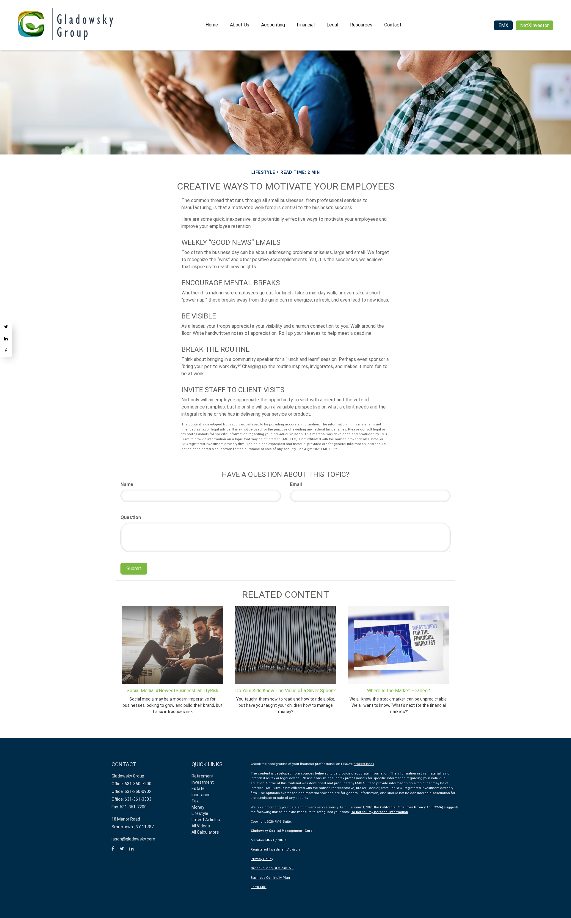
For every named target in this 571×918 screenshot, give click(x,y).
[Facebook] (6, 351)
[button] (239, 25)
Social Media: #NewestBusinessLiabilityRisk (173, 690)
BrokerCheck (364, 764)
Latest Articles (206, 819)
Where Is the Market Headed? (398, 690)
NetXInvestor (534, 25)
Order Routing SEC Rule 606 (272, 868)
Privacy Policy (262, 859)
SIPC (282, 840)
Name (126, 484)
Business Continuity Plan (270, 878)
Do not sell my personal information (379, 812)
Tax (195, 801)
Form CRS (258, 887)
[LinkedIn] (6, 339)
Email (296, 484)
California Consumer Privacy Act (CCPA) (411, 807)
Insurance (201, 794)
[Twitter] (6, 327)
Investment (203, 782)
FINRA (269, 840)
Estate (198, 788)
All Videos (201, 826)
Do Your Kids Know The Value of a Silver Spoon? (285, 690)
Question (130, 517)
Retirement (203, 776)
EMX (503, 25)
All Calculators (205, 832)
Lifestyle (200, 813)
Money (198, 807)
